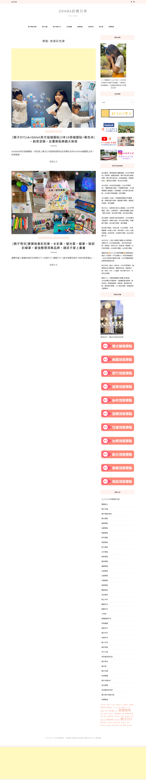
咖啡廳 (102, 707)
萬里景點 (110, 719)
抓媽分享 (91, 26)
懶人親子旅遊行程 (108, 695)
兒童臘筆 (131, 705)
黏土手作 (105, 599)
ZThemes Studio (77, 738)
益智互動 (116, 716)
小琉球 (104, 614)
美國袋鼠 (127, 716)
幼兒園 (111, 710)
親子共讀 (105, 671)
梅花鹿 (106, 714)
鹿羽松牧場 (115, 725)
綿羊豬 (122, 716)
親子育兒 (55, 238)
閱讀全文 (54, 162)
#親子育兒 (103, 705)
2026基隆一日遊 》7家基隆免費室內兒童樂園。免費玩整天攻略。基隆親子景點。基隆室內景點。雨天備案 (117, 200)
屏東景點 (105, 585)
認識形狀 (123, 722)
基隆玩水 (109, 707)
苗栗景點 (105, 542)
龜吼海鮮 (129, 725)
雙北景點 (105, 518)
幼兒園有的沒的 (107, 690)
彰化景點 (105, 547)
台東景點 (105, 575)
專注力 (123, 707)
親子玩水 (103, 722)
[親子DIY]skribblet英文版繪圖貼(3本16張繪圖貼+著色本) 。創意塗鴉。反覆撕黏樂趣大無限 (53, 139)
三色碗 (113, 705)
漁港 (123, 714)
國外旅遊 (105, 647)
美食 (132, 716)
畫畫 (105, 716)
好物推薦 (105, 623)
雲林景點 (105, 561)
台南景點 (105, 571)
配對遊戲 (108, 725)
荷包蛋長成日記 (107, 656)
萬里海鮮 (117, 720)
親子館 (101, 26)
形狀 (116, 711)
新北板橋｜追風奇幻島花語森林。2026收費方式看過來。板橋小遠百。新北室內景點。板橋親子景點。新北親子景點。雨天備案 (118, 220)
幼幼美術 (48, 238)
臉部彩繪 (102, 720)
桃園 (101, 714)
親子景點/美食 (32, 26)
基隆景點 (105, 523)
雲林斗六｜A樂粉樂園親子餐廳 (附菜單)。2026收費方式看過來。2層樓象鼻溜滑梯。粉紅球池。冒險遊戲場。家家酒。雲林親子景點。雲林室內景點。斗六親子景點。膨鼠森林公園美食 (117, 283)
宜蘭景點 (105, 528)
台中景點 (105, 552)
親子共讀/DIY (57, 26)
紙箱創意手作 (106, 618)
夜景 (119, 707)
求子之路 (105, 652)
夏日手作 (105, 633)
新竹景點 (105, 537)
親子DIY (126, 719)
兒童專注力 (119, 705)
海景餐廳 (117, 713)
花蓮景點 (105, 580)
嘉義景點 (105, 566)
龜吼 (124, 725)
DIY (108, 704)
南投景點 (105, 556)
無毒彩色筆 (129, 713)
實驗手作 (105, 604)
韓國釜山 (105, 504)
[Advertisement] (53, 64)
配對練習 (102, 725)
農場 (128, 722)
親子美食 (110, 722)
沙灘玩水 (110, 714)
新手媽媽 (105, 685)
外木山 (115, 707)
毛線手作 (105, 637)
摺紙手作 (105, 628)
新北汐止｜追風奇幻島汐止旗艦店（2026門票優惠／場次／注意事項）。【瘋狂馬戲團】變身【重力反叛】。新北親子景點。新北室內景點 (118, 210)
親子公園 (44, 26)
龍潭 (120, 725)
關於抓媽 (14, 2)
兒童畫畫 (125, 705)
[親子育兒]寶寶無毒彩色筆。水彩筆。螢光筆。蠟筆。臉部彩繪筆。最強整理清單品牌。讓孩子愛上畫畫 (53, 245)
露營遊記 (80, 26)
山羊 (128, 707)
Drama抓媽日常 (73, 10)
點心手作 (105, 642)
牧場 (101, 716)
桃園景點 (105, 533)
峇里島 (102, 711)
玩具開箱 (69, 26)
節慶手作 (105, 609)
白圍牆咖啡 (110, 716)
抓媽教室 (111, 26)
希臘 (106, 711)
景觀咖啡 (124, 710)
